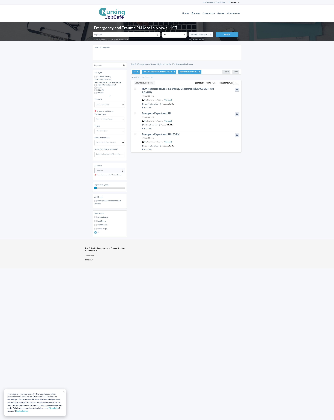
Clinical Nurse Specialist (106, 85)
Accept (63, 392)
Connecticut (154, 104)
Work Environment (101, 137)
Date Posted (99, 213)
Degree (97, 126)
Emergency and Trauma (155, 100)
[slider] (95, 188)
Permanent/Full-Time (168, 104)
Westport (146, 125)
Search (227, 34)
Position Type (100, 114)
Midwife (100, 92)
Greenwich (146, 104)
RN (145, 100)
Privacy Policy (53, 408)
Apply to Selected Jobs (144, 83)
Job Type (98, 72)
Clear (236, 72)
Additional (98, 197)
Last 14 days (102, 225)
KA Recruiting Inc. (148, 96)
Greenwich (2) (89, 256)
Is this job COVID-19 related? (106, 149)
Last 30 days (102, 228)
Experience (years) (101, 185)
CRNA (99, 87)
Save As (226, 72)
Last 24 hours (102, 217)
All (98, 232)
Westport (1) (89, 260)
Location (98, 166)
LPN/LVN (100, 90)
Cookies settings (22, 411)
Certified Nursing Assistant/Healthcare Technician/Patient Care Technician (107, 79)
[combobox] (174, 35)
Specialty (98, 99)
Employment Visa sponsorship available (107, 202)
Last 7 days (101, 221)
